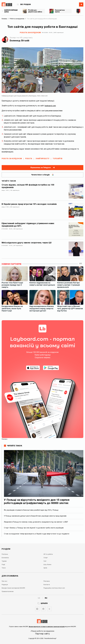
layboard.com (50, 106)
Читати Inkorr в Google (40, 175)
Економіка (5, 557)
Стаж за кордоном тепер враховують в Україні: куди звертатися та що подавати (36, 534)
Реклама (46, 581)
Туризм (4, 561)
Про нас (4, 581)
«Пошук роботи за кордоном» (42, 631)
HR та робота (48, 554)
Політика (5, 554)
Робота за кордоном (30, 32)
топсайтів (57, 158)
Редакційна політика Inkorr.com (54, 588)
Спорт (45, 557)
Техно (4, 568)
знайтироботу (42, 158)
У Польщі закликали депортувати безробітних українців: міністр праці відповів (35, 516)
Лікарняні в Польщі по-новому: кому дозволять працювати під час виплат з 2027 (36, 522)
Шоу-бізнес (47, 564)
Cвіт (44, 561)
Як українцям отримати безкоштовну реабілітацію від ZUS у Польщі (31, 510)
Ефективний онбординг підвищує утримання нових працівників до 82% (28, 225)
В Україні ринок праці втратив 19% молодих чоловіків (29, 204)
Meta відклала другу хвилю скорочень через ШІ (26, 243)
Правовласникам (8, 591)
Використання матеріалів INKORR (13, 588)
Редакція (5, 584)
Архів (45, 568)
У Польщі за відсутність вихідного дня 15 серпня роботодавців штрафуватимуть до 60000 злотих (36, 501)
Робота (28, 158)
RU (46, 598)
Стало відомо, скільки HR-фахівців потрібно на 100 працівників (28, 186)
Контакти (46, 584)
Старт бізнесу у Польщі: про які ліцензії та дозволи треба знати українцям (34, 528)
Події (3, 564)
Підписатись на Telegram (40, 167)
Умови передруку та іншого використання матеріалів (47, 626)
